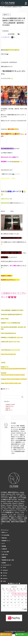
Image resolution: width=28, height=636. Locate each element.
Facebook (5, 578)
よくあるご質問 (5, 551)
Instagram (5, 570)
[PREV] (2, 587)
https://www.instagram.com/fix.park (17, 379)
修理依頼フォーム (6, 540)
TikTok (4, 567)
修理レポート (5, 389)
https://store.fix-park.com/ (8, 354)
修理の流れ (4, 538)
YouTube (5, 573)
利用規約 (4, 562)
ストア (3, 543)
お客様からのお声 (10, 404)
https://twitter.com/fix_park (13, 383)
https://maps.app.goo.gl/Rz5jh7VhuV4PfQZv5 (13, 368)
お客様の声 (4, 549)
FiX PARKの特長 (5, 535)
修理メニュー (5, 532)
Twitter (5, 575)
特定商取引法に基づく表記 (8, 560)
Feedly (4, 581)
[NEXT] (25, 587)
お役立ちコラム (10, 406)
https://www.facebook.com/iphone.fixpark (13, 375)
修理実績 (4, 546)
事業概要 (4, 557)
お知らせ (8, 408)
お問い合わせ (5, 554)
